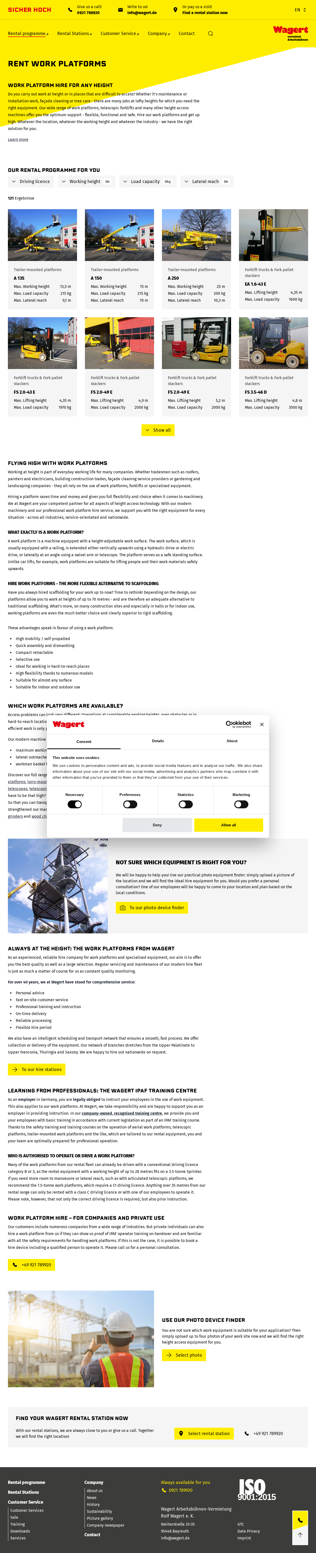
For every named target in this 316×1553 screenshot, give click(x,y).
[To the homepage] (290, 33)
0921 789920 (88, 12)
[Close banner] (262, 724)
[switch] (130, 804)
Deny (157, 825)
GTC (240, 1524)
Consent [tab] (84, 742)
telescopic (38, 788)
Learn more (18, 139)
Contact (187, 33)
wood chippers (45, 816)
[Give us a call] (300, 1521)
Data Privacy (248, 1531)
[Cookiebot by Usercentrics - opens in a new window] (229, 724)
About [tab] (232, 741)
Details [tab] (158, 741)
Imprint (244, 1538)
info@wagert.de (142, 12)
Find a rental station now (205, 12)
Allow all (228, 825)
